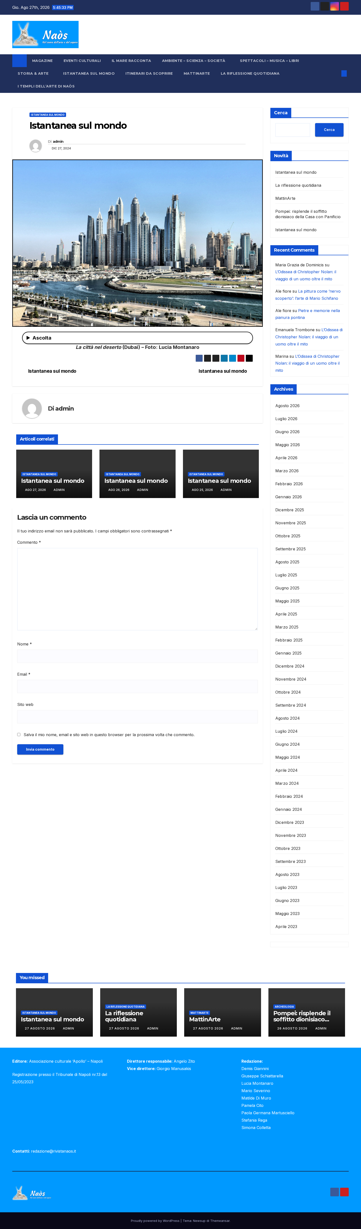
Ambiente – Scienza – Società (194, 60)
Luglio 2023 (286, 887)
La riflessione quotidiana (250, 73)
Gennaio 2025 (288, 653)
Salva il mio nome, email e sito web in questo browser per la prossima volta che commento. (109, 734)
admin (58, 141)
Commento (29, 542)
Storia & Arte (34, 73)
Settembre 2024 (290, 705)
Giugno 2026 (287, 431)
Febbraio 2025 (289, 640)
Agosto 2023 (287, 874)
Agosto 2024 (287, 718)
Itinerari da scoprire (149, 73)
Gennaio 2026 (288, 496)
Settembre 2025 (290, 548)
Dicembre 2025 (289, 509)
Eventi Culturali (82, 60)
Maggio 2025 (287, 601)
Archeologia (284, 1006)
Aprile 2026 (286, 457)
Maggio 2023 (287, 913)
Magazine (42, 60)
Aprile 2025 (286, 614)
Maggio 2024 (287, 757)
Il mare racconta (131, 60)
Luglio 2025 (286, 574)
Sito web (25, 704)
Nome (24, 644)
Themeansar (220, 1221)
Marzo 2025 (286, 627)
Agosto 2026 (287, 405)
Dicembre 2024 (290, 666)
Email (23, 674)
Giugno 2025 (287, 588)
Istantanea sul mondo (89, 73)
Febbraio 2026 (289, 483)
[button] (335, 73)
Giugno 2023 (287, 900)
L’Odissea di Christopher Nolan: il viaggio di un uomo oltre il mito (309, 336)
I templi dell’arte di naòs (46, 86)
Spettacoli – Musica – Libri (270, 60)
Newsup (199, 1221)
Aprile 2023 (286, 926)
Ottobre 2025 (287, 535)
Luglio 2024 (286, 731)
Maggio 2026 (287, 444)
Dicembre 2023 (289, 822)
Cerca (281, 112)
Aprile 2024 (286, 770)
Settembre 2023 (290, 861)
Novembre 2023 (290, 835)
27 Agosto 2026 (40, 1028)
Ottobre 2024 (288, 692)
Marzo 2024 (287, 783)
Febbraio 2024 (289, 796)
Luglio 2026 (286, 418)
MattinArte (197, 73)
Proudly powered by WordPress (155, 1221)
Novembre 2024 (291, 679)
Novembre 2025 (290, 522)
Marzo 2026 (287, 470)
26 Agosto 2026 (292, 1028)
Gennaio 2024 (288, 809)
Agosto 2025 (287, 561)
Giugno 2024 (287, 744)
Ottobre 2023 (287, 848)
